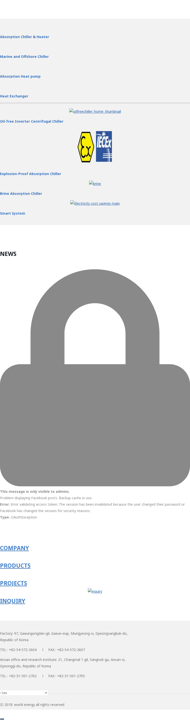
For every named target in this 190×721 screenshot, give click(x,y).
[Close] (2, 719)
